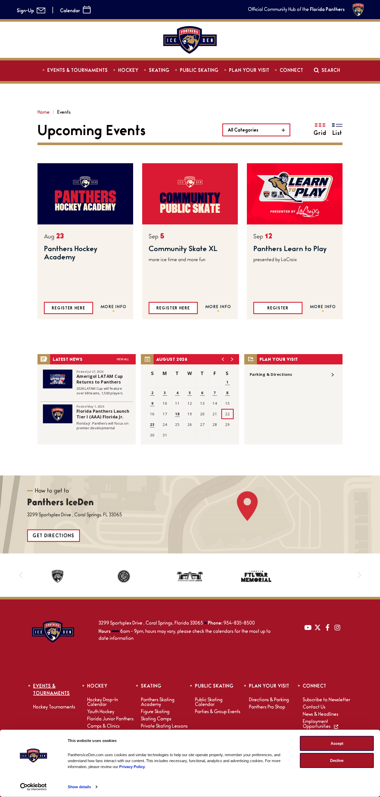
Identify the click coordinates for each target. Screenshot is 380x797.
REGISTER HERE (68, 308)
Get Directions (53, 536)
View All (123, 359)
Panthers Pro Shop (267, 708)
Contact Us (314, 708)
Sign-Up (25, 11)
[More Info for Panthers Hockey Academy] (85, 193)
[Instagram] (337, 627)
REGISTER (277, 308)
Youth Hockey (100, 712)
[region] (190, 399)
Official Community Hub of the (296, 10)
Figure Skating (155, 712)
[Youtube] (307, 627)
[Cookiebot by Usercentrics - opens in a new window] (33, 787)
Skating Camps (156, 719)
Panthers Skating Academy (157, 702)
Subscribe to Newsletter (326, 700)
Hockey (128, 71)
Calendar (70, 11)
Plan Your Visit (249, 71)
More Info (114, 307)
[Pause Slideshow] (349, 566)
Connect (291, 71)
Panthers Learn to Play (290, 249)
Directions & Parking (269, 700)
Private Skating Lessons (164, 727)
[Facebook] (327, 627)
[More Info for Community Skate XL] (190, 193)
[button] (223, 359)
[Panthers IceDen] (53, 632)
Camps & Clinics (103, 727)
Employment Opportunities (317, 724)
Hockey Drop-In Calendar (102, 702)
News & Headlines (320, 715)
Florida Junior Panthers (110, 719)
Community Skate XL (183, 249)
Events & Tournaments (77, 71)
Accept (337, 743)
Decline (337, 760)
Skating (159, 71)
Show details (79, 787)
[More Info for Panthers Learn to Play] (295, 193)
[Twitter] (317, 627)
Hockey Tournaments (54, 708)
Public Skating (199, 71)
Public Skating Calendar (209, 702)
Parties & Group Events (217, 712)
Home (43, 113)
